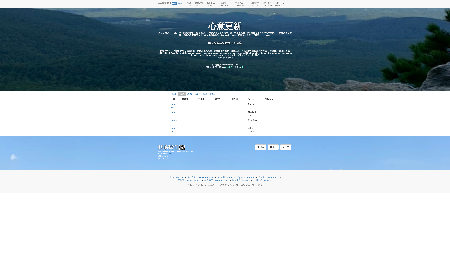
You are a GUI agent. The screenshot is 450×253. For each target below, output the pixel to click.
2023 (189, 94)
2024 (181, 94)
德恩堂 (180, 3)
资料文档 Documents (264, 180)
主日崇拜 (225, 4)
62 (226, 67)
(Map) (171, 154)
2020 (212, 94)
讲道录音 (255, 4)
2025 (174, 94)
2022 (197, 94)
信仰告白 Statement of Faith (200, 178)
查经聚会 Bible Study (268, 178)
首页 (189, 4)
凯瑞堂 (174, 3)
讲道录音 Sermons (240, 180)
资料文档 (267, 4)
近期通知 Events (225, 178)
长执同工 (211, 4)
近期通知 (199, 4)
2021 (205, 94)
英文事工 (241, 4)
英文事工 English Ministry (216, 180)
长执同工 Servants (245, 178)
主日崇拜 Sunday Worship (188, 180)
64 (232, 67)
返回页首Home (176, 178)
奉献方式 (279, 4)
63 (229, 67)
